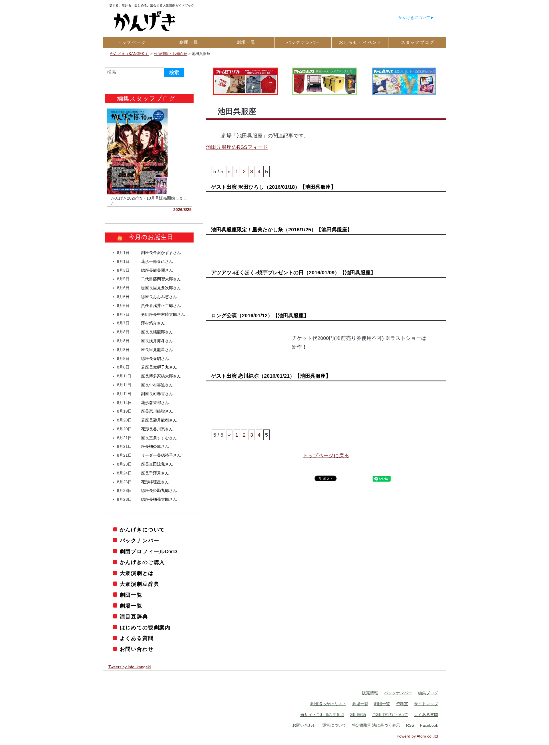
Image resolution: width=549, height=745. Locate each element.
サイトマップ (426, 703)
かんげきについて (414, 17)
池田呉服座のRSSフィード (237, 147)
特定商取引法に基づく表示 (376, 725)
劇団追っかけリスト (328, 703)
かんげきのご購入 (142, 562)
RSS (410, 725)
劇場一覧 (131, 606)
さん (161, 252)
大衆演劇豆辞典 (139, 584)
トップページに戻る (326, 455)
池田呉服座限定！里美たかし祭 (281, 229)
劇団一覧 (131, 595)
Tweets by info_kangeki (129, 667)
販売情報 (370, 693)
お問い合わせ (137, 649)
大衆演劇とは (137, 573)
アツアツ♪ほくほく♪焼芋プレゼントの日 (293, 272)
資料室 (402, 703)
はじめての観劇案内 (145, 627)
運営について (334, 725)
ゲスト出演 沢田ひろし (273, 187)
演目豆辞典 (134, 617)
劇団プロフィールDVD (149, 551)
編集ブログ (428, 693)
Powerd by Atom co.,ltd (417, 736)
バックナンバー (139, 540)
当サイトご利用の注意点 (322, 714)
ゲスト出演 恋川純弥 (271, 376)
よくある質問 (137, 638)
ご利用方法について (390, 714)
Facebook (429, 725)
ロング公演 (260, 315)
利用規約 (358, 714)
